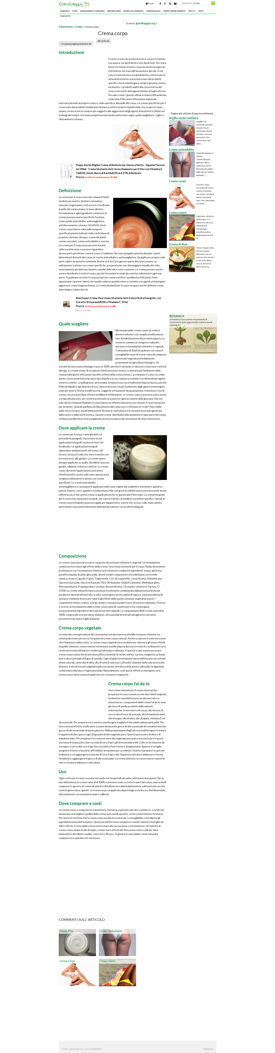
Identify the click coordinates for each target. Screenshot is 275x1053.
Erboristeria (114, 11)
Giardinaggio (153, 11)
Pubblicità (208, 1049)
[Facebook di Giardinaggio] (160, 3)
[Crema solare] (117, 972)
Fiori (74, 11)
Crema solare (107, 961)
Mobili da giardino (134, 11)
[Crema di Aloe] (182, 259)
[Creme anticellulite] (117, 942)
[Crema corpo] (77, 972)
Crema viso (66, 931)
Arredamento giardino (92, 11)
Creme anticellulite (111, 931)
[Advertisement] (92, 23)
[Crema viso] (77, 942)
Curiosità (65, 16)
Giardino (65, 11)
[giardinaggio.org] (75, 4)
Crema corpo (67, 961)
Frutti (191, 11)
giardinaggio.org (145, 23)
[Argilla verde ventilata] (182, 133)
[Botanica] (193, 333)
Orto (201, 11)
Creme (78, 26)
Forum (151, 3)
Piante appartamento (174, 11)
